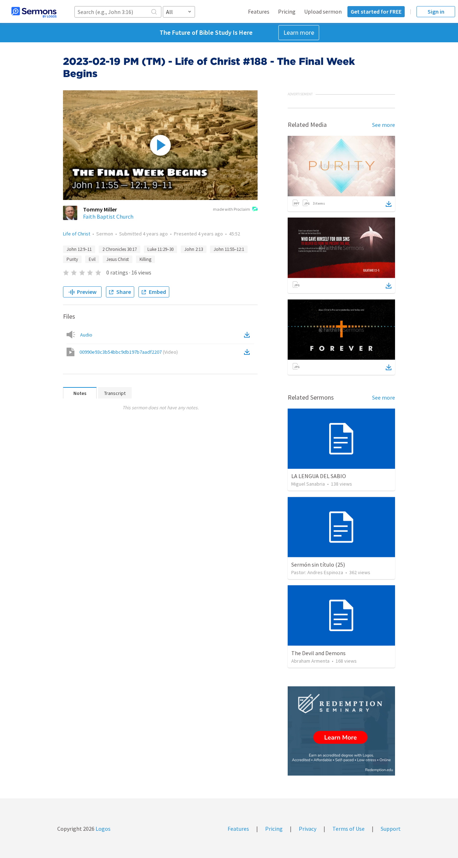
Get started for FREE (376, 11)
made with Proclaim (231, 209)
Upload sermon (323, 11)
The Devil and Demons (318, 653)
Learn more (298, 32)
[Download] (388, 204)
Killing (145, 259)
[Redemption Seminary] (341, 731)
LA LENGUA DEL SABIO (318, 476)
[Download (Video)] (248, 352)
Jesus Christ (117, 259)
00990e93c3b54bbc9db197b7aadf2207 (128, 352)
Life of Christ (76, 233)
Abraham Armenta (310, 661)
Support (391, 828)
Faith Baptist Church (108, 216)
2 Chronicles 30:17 (119, 249)
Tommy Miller (100, 209)
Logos (102, 828)
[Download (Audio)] (248, 334)
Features (258, 11)
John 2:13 (193, 249)
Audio (86, 335)
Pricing (287, 11)
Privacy (307, 828)
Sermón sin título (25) (318, 564)
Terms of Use (348, 828)
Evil (92, 259)
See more (383, 124)
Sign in (436, 11)
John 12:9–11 (79, 249)
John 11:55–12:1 (229, 249)
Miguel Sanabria (308, 484)
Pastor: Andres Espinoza (317, 572)
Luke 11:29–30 (160, 249)
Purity (72, 259)
